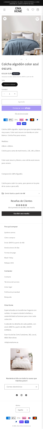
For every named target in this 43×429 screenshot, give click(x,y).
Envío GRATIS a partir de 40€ (14, 243)
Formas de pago (10, 253)
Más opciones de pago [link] (21, 113)
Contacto (7, 277)
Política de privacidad (12, 292)
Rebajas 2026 (9, 263)
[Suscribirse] (36, 386)
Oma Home (20, 426)
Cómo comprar (9, 238)
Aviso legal (8, 287)
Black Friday (8, 258)
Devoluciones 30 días (11, 248)
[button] (4, 9)
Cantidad (4, 89)
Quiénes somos (9, 232)
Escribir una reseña (21, 213)
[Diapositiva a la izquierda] (16, 59)
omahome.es (27, 426)
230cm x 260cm (11, 84)
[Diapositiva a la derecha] (26, 59)
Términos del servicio (12, 282)
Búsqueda (8, 297)
